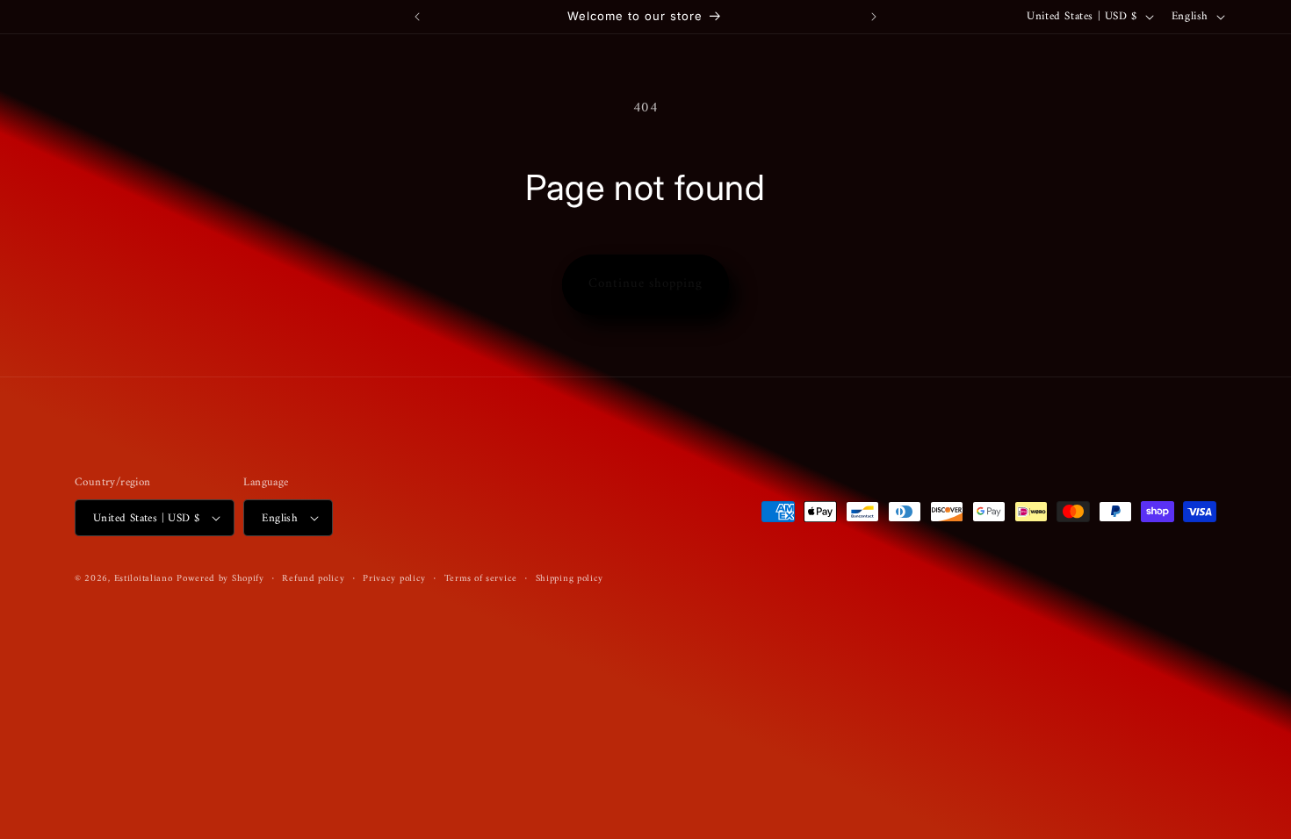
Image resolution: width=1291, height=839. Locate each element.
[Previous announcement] (417, 16)
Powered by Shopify (220, 578)
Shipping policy (570, 579)
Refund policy (313, 579)
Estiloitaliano (143, 578)
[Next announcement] (874, 16)
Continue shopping (645, 284)
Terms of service (480, 579)
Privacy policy (394, 579)
